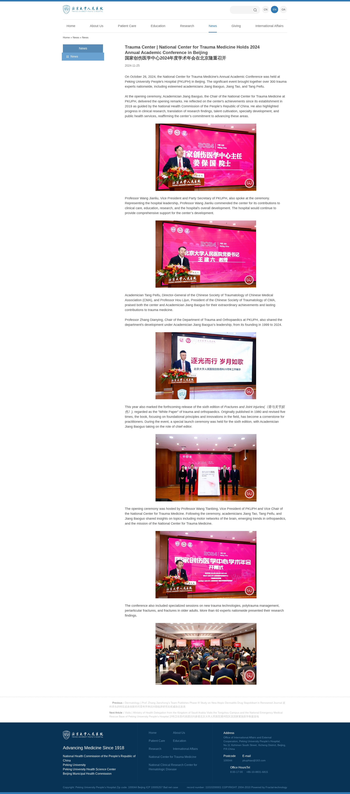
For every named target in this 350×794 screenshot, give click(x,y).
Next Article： (117, 712)
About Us (96, 26)
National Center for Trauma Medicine (172, 756)
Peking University (74, 764)
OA (283, 9)
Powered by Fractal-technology (269, 787)
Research (187, 26)
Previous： (118, 702)
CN (265, 9)
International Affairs (269, 26)
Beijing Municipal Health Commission (87, 773)
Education (158, 26)
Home (71, 26)
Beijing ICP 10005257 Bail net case (158, 787)
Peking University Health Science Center (89, 769)
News (213, 26)
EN (274, 9)
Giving (236, 26)
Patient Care (127, 26)
